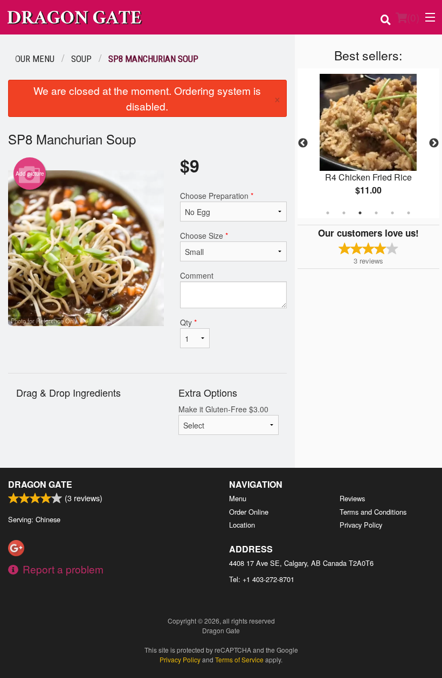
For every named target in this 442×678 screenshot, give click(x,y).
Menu (237, 498)
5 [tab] (392, 212)
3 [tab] (360, 212)
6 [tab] (408, 212)
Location (242, 525)
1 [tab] (327, 212)
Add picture (30, 173)
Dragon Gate (40, 484)
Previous (303, 143)
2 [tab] (344, 212)
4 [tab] (376, 212)
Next (434, 143)
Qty (188, 322)
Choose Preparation (216, 195)
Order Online (248, 512)
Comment (196, 275)
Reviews (352, 498)
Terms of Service (239, 659)
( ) (413, 17)
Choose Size (204, 235)
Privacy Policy (361, 525)
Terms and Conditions (373, 512)
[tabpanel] (368, 143)
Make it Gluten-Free (223, 409)
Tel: (261, 579)
